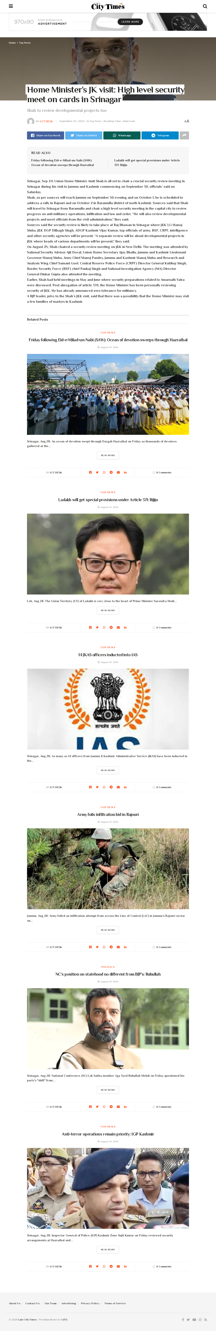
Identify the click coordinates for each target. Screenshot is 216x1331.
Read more (108, 455)
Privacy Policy (90, 1303)
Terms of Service (115, 1303)
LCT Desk (46, 121)
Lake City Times (27, 1319)
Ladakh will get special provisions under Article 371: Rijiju (108, 499)
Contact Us (32, 1303)
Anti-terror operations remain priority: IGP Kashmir (108, 1134)
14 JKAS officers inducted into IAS (107, 654)
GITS (64, 1319)
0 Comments (163, 472)
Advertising (68, 1303)
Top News (25, 42)
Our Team (51, 1303)
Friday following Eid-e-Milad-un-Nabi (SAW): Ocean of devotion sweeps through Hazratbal (108, 339)
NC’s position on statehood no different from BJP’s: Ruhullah (108, 974)
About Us (14, 1303)
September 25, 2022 (72, 121)
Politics (108, 967)
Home (12, 42)
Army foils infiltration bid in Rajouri (108, 814)
